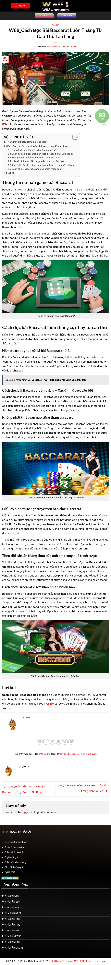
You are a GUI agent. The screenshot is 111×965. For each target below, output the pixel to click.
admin (73, 46)
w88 (53, 961)
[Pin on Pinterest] (65, 742)
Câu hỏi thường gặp (14, 867)
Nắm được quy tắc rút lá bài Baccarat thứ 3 (35, 150)
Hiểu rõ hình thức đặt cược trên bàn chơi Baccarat (38, 161)
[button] (20, 5)
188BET (84, 961)
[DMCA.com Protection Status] (10, 878)
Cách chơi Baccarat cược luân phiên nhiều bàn (36, 169)
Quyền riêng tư (11, 857)
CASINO (55, 25)
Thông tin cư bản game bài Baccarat (26, 141)
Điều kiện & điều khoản (15, 842)
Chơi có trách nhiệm (14, 847)
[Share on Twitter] (52, 742)
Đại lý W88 (9, 872)
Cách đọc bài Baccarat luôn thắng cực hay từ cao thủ (36, 146)
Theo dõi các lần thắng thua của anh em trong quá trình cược (44, 165)
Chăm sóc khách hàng (15, 862)
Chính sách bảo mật (14, 852)
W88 (94, 754)
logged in (27, 812)
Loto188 (60, 961)
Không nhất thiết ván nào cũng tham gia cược (36, 157)
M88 (76, 961)
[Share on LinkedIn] (71, 742)
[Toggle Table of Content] (73, 137)
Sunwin (69, 961)
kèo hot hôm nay (97, 961)
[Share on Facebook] (46, 742)
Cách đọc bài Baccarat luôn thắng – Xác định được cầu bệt (43, 154)
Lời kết (10, 173)
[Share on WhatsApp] (40, 742)
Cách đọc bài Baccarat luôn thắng (74, 754)
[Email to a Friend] (59, 742)
